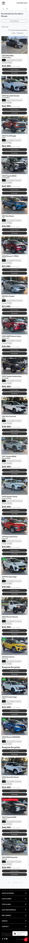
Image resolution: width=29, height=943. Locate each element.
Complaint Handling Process (10, 935)
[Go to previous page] (8, 882)
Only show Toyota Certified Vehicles (19, 30)
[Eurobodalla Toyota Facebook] (3, 939)
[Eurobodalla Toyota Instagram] (5, 939)
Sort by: (14, 33)
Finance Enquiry (14, 69)
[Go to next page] (20, 882)
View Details (14, 73)
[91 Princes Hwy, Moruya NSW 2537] (7, 9)
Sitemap (11, 934)
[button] (25, 8)
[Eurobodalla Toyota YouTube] (7, 939)
